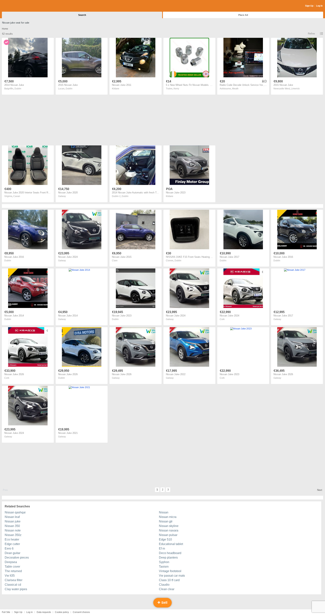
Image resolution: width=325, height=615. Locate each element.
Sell (163, 602)
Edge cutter (12, 544)
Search (82, 15)
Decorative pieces (17, 557)
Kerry (176, 88)
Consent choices (81, 612)
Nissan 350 (12, 526)
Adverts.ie (16, 6)
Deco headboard (170, 553)
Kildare (115, 88)
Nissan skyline (168, 526)
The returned (13, 571)
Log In (319, 6)
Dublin (17, 88)
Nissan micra (167, 516)
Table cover (12, 566)
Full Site (6, 612)
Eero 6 (9, 548)
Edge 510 (165, 539)
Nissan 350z (13, 535)
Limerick (295, 88)
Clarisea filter (13, 580)
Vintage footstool (170, 571)
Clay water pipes (16, 589)
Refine (311, 33)
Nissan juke (13, 521)
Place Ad (243, 15)
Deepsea (11, 562)
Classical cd (13, 584)
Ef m (162, 548)
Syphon (164, 562)
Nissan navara (168, 530)
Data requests (44, 612)
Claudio (164, 584)
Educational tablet (171, 544)
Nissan (163, 512)
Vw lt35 (10, 575)
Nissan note (13, 530)
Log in (29, 612)
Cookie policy (62, 612)
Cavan (16, 196)
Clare (115, 260)
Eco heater (12, 539)
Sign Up (309, 6)
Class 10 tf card (169, 580)
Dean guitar (12, 553)
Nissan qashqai (15, 512)
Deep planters (168, 557)
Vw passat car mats (172, 575)
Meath (235, 88)
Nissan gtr (165, 521)
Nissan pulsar (168, 535)
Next (319, 490)
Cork (222, 319)
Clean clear (166, 589)
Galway (62, 196)
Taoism (164, 566)
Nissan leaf (12, 516)
